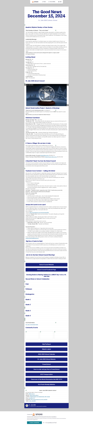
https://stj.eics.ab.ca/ (34, 395)
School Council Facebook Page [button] (46, 269)
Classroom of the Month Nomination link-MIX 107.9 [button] (46, 379)
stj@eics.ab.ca (32, 393)
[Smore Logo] (35, 2)
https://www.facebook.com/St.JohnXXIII (39, 399)
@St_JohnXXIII (32, 401)
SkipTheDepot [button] (46, 344)
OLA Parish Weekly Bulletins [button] (46, 384)
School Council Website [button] (46, 264)
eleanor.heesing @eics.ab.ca (51, 157)
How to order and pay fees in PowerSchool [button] (46, 369)
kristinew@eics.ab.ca (44, 155)
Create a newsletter (34, 422)
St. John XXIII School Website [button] (46, 359)
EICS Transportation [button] (46, 374)
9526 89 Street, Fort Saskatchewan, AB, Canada (40, 396)
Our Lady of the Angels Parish (32, 324)
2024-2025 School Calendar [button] (46, 354)
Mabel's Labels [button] (46, 349)
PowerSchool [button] (46, 364)
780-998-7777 (32, 398)
